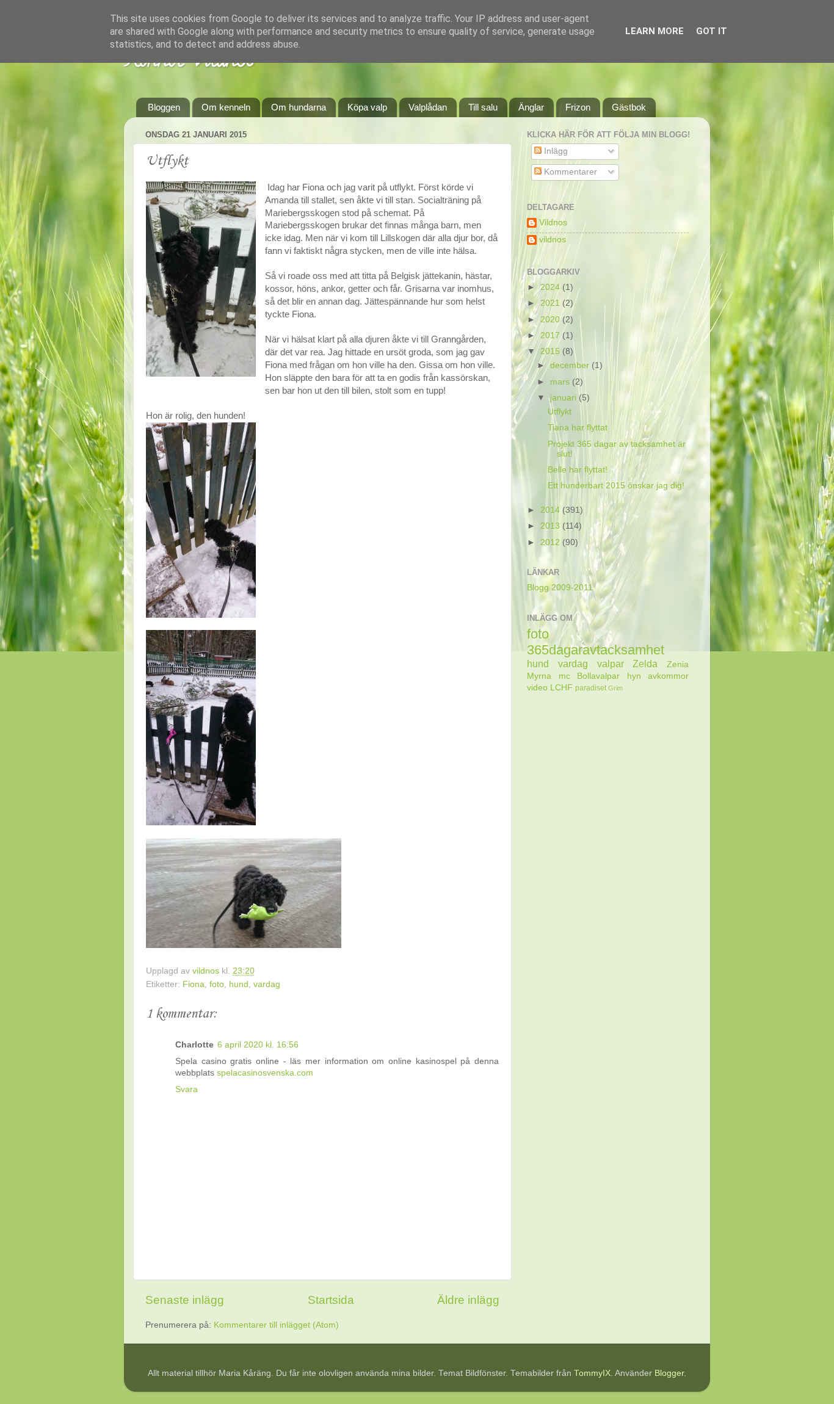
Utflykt (559, 411)
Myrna (539, 676)
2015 (551, 351)
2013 (551, 525)
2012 (551, 542)
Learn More (654, 31)
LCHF (561, 687)
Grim (615, 688)
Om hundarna (298, 107)
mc (564, 676)
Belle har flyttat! (577, 469)
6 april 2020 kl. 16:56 (258, 1044)
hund (238, 984)
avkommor (668, 676)
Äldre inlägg (468, 1300)
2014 (551, 510)
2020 (551, 319)
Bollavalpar (598, 676)
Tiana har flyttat (577, 427)
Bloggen (164, 107)
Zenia (678, 664)
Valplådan (427, 107)
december (571, 365)
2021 (551, 303)
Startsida (331, 1300)
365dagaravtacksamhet (595, 649)
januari (564, 397)
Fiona (194, 984)
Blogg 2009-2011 (560, 587)
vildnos (552, 239)
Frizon (577, 107)
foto (216, 984)
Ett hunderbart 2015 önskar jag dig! (616, 485)
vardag (266, 984)
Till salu (483, 107)
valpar (610, 663)
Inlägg (555, 151)
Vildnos (553, 222)
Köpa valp (367, 107)
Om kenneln (225, 107)
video (537, 687)
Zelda (645, 663)
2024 (551, 287)
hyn (634, 676)
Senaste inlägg (184, 1300)
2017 (551, 335)
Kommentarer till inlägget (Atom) (276, 1325)
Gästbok (629, 107)
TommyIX (592, 1373)
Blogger (669, 1373)
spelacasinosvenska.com (265, 1072)
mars (561, 381)
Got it (711, 31)
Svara (186, 1089)
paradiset (590, 688)
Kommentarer (569, 171)
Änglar (531, 107)
